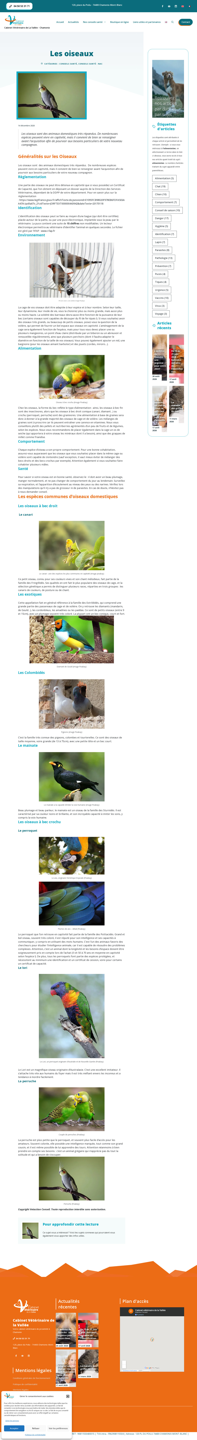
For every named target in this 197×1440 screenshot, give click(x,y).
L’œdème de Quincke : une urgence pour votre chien (65, 1334)
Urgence (161, 290)
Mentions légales (21, 1389)
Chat (160, 186)
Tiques (160, 281)
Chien (160, 194)
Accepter (14, 1428)
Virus (159, 305)
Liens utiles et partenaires (147, 22)
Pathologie (163, 258)
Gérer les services (12, 1421)
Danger (161, 218)
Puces (160, 274)
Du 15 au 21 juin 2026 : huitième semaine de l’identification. (177, 361)
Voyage (161, 313)
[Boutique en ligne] (169, 6)
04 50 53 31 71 (23, 1338)
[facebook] (162, 6)
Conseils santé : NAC (90, 63)
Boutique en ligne (119, 22)
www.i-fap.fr (48, 230)
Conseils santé (68, 63)
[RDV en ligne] (176, 6)
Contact (186, 22)
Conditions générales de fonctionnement (31, 1378)
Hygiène (161, 226)
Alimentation (164, 178)
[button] (67, 1396)
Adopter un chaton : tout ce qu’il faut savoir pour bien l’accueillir (159, 411)
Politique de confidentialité (35, 1435)
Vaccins (161, 297)
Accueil (60, 22)
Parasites (162, 250)
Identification (164, 234)
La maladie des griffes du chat (177, 407)
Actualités (73, 22)
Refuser (35, 1428)
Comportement (166, 202)
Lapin (160, 242)
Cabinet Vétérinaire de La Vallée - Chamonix (27, 27)
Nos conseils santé (93, 22)
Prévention (163, 266)
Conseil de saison (167, 210)
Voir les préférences (58, 1428)
